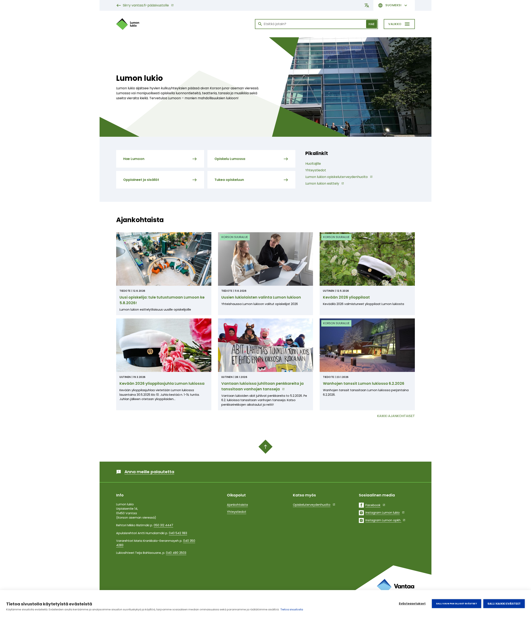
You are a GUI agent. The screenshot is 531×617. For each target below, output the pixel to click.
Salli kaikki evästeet (504, 604)
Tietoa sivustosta (291, 609)
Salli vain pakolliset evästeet (456, 603)
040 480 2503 (176, 553)
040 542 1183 (178, 533)
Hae (372, 24)
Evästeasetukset (412, 604)
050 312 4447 (163, 525)
